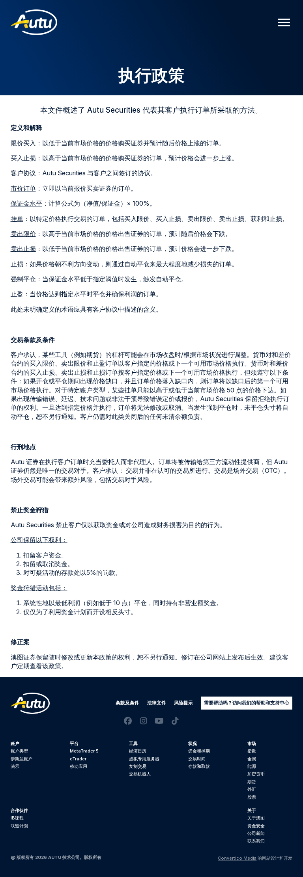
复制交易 (137, 766)
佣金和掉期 (199, 751)
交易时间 (197, 759)
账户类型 (19, 751)
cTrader (78, 759)
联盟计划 (19, 826)
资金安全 (256, 826)
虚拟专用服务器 (144, 759)
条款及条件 (127, 703)
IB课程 (17, 818)
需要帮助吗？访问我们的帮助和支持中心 (246, 703)
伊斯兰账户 (21, 759)
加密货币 (256, 774)
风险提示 (183, 703)
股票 (251, 797)
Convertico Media (237, 858)
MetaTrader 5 (84, 751)
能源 (251, 766)
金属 (251, 759)
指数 (251, 751)
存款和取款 (199, 766)
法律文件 (156, 703)
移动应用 (78, 766)
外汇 (251, 789)
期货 (251, 781)
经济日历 (137, 751)
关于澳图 (256, 818)
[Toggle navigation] (284, 22)
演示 (15, 766)
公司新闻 (256, 833)
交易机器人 (140, 774)
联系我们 (256, 841)
